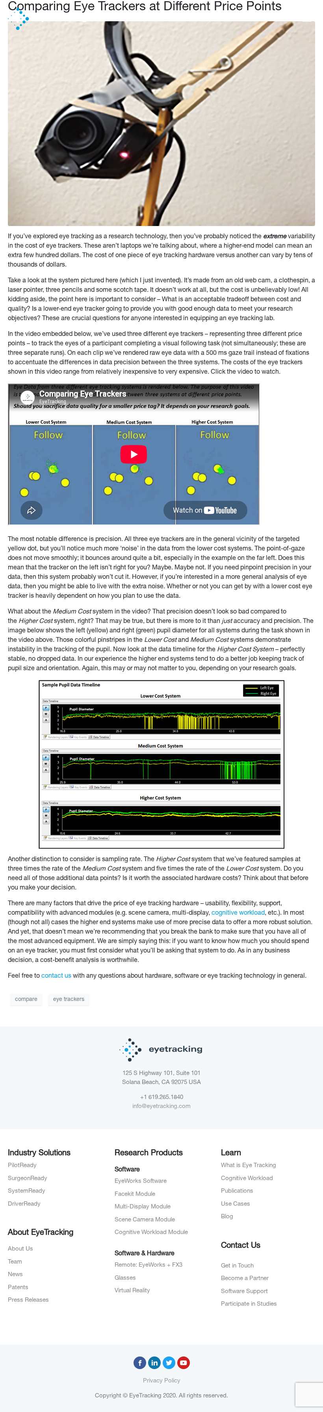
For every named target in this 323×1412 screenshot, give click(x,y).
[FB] (140, 1362)
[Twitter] (169, 1362)
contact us (56, 976)
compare (26, 999)
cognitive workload (238, 913)
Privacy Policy (161, 1381)
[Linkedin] (154, 1362)
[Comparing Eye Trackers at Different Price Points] (161, 124)
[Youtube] (183, 1362)
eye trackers (68, 999)
